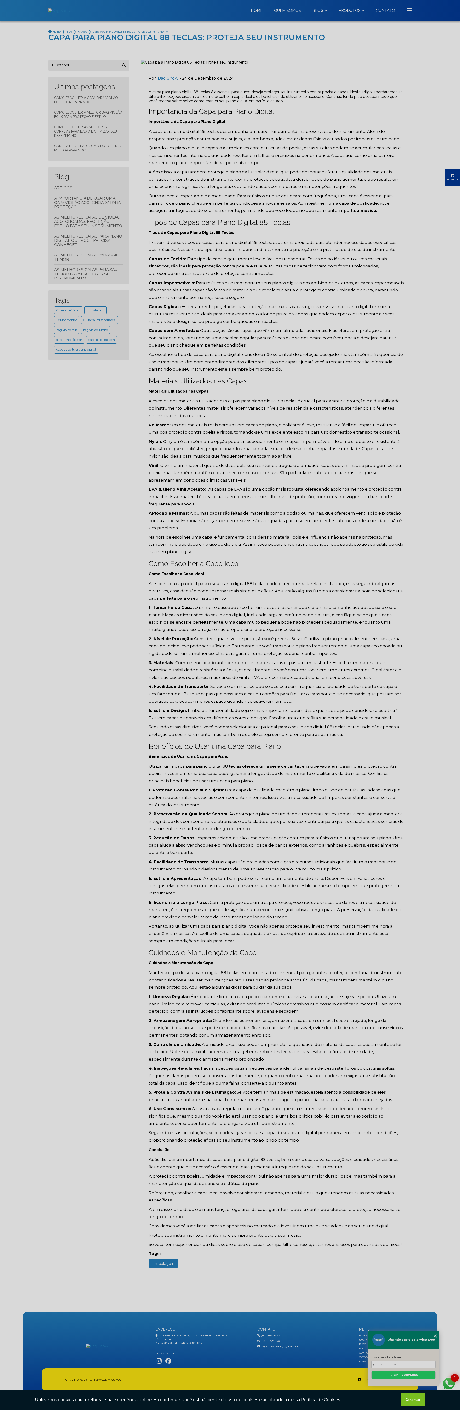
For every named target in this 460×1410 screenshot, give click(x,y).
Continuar (413, 1400)
